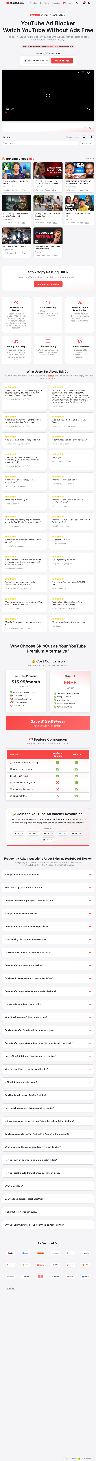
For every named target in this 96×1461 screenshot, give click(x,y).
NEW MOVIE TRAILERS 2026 (14, 246)
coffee (51, 375)
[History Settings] (84, 137)
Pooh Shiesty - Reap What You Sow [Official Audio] (15, 215)
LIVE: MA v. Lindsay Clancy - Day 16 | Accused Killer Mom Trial (46, 182)
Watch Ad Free (62, 61)
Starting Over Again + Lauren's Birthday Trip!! (47, 215)
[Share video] (85, 128)
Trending (33, 3)
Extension (56, 3)
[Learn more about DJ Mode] (59, 53)
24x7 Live (44, 3)
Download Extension (49, 284)
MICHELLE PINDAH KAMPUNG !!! (78, 215)
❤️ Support (67, 3)
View (24, 190)
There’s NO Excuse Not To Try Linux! (15, 182)
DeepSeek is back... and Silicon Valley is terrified (47, 247)
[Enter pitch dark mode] (90, 128)
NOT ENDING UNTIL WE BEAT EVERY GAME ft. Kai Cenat (78, 182)
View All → (89, 159)
